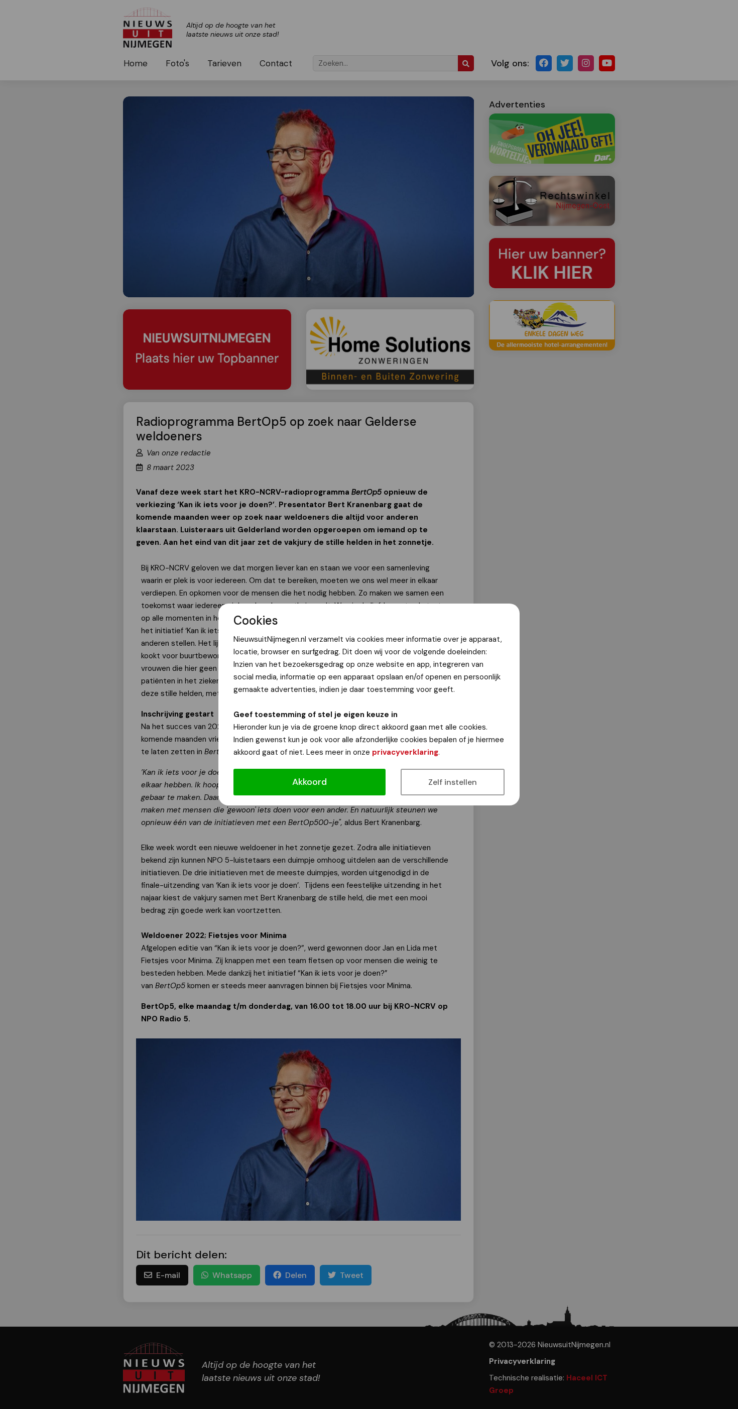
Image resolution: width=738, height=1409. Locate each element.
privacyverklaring (405, 752)
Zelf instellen (452, 782)
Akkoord (309, 782)
